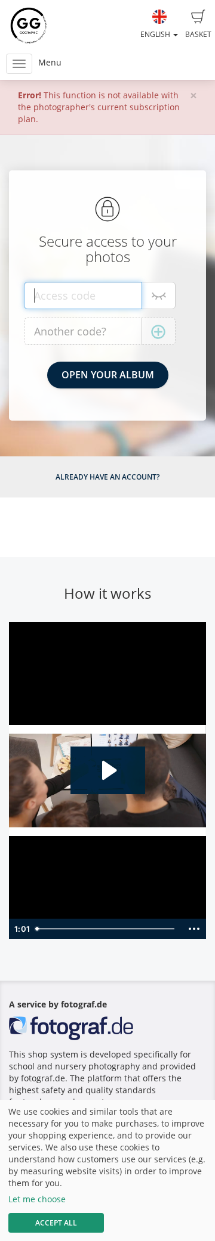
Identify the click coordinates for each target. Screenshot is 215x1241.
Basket (198, 34)
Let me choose (37, 1199)
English (156, 34)
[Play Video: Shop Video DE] (107, 770)
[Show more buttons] (194, 929)
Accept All (56, 1223)
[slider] (106, 929)
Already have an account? (107, 477)
